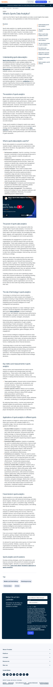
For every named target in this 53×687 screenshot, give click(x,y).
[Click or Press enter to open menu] (49, 2)
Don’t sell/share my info (21, 682)
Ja (30, 606)
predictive (26, 81)
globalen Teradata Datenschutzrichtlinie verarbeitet (35, 629)
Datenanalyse (8, 586)
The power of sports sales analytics (43, 39)
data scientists (14, 311)
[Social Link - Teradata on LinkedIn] (4, 674)
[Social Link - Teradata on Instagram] (24, 674)
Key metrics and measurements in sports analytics (44, 48)
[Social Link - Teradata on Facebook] (20, 674)
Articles (17, 586)
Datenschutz (11, 682)
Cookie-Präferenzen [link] (33, 682)
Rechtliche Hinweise (44, 682)
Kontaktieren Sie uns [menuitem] (41, 1)
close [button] (50, 5)
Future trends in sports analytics (44, 58)
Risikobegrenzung (26, 581)
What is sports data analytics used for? (43, 34)
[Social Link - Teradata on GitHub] (7, 674)
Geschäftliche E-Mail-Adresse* (36, 597)
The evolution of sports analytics (44, 30)
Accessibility (26, 683)
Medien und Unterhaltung (11, 581)
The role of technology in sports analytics (44, 44)
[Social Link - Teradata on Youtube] (17, 674)
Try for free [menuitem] (30, 1)
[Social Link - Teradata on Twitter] (14, 674)
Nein (35, 606)
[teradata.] (5, 2)
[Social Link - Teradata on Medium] (10, 674)
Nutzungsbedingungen (8, 683)
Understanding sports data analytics (43, 25)
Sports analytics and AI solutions (44, 63)
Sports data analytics (9, 60)
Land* (29, 600)
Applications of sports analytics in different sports (43, 53)
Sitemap (4, 682)
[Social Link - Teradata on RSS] (27, 674)
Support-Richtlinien (44, 683)
